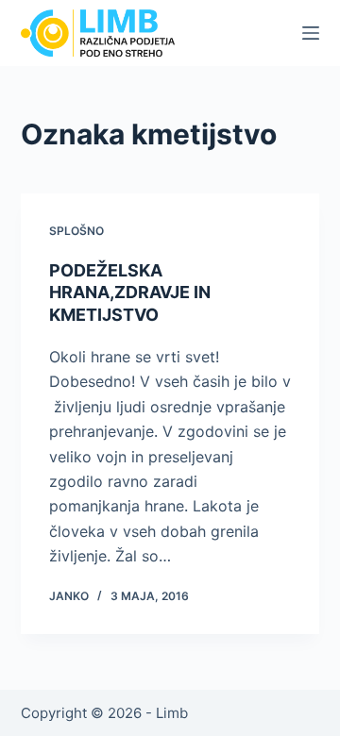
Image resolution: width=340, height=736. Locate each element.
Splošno (76, 231)
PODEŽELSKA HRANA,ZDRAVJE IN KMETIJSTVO (130, 292)
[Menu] (310, 33)
